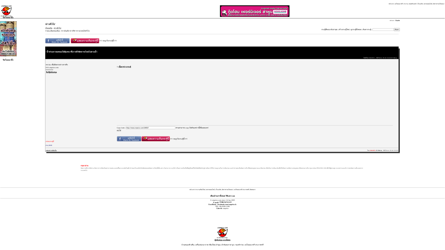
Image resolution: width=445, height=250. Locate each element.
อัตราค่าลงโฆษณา (438, 4)
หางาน (406, 4)
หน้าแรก (391, 4)
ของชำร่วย (239, 245)
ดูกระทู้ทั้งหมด (356, 29)
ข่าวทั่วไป (57, 28)
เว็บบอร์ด (420, 4)
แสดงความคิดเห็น (51, 150)
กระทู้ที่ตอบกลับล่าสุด (329, 29)
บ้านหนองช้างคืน (187, 245)
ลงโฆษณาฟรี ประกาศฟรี (241, 189)
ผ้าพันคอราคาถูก (228, 245)
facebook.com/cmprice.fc (227, 204)
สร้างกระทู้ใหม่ (344, 29)
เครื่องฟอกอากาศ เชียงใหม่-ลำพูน (207, 245)
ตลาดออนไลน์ (428, 4)
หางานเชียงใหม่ (200, 189)
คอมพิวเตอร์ (412, 4)
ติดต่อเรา (253, 189)
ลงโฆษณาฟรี (399, 4)
